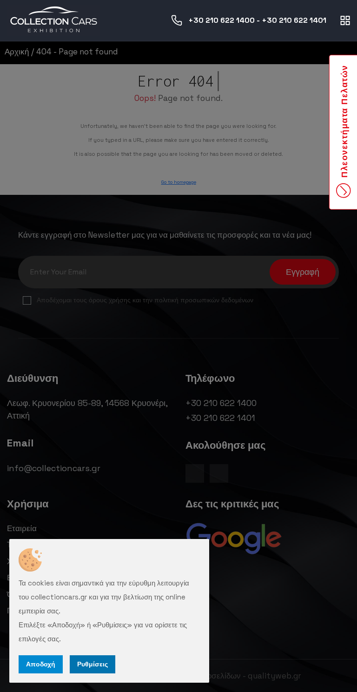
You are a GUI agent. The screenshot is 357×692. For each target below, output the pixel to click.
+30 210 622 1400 (221, 20)
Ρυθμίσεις (92, 664)
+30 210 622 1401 (294, 20)
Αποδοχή (40, 664)
